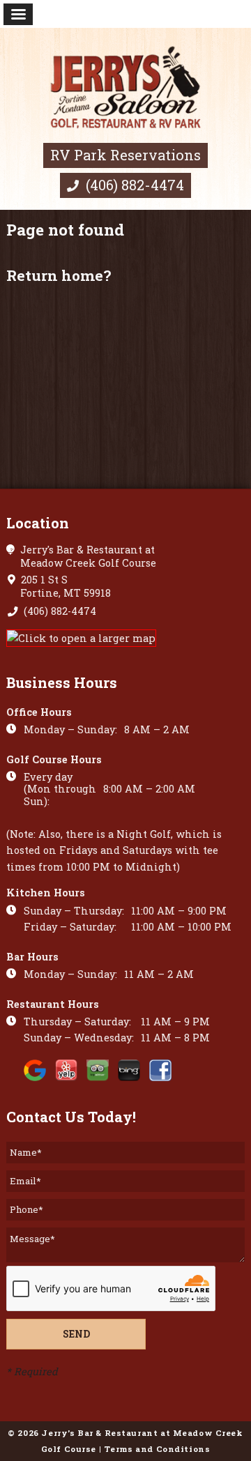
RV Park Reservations (125, 155)
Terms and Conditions (157, 1449)
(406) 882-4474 (133, 185)
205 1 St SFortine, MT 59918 (64, 586)
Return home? (58, 275)
